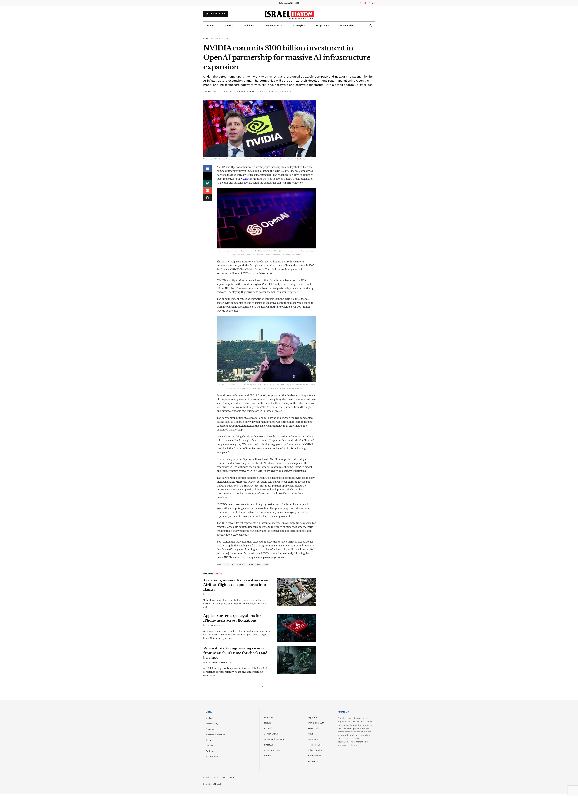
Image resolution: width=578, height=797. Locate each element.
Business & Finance (215, 734)
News (228, 25)
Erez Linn (212, 91)
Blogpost (210, 729)
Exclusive (210, 745)
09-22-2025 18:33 (245, 91)
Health (267, 723)
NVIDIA (245, 178)
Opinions (249, 25)
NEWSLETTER (217, 13)
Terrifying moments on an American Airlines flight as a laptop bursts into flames (235, 585)
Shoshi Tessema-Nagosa (216, 662)
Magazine (321, 25)
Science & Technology (221, 38)
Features (268, 717)
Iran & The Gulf (316, 723)
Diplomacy (314, 717)
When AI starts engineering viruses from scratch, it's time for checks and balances (235, 653)
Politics (312, 734)
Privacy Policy (315, 750)
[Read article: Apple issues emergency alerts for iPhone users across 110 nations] (296, 628)
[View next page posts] (262, 687)
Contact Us (314, 761)
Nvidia (240, 564)
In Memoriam (347, 25)
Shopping (313, 739)
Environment (211, 756)
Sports (267, 755)
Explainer (210, 751)
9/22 (226, 564)
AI (233, 564)
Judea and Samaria (274, 739)
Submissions (314, 755)
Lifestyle (268, 745)
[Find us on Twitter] (361, 3)
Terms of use (315, 745)
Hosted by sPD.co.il (212, 784)
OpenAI (250, 564)
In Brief (268, 728)
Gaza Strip (313, 728)
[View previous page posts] (257, 687)
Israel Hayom (229, 777)
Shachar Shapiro (213, 625)
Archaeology (211, 723)
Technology (262, 564)
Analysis (209, 718)
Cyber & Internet (272, 750)
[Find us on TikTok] (369, 3)
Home (210, 25)
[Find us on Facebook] (356, 3)
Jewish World (271, 734)
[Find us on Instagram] (365, 3)
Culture (209, 740)
